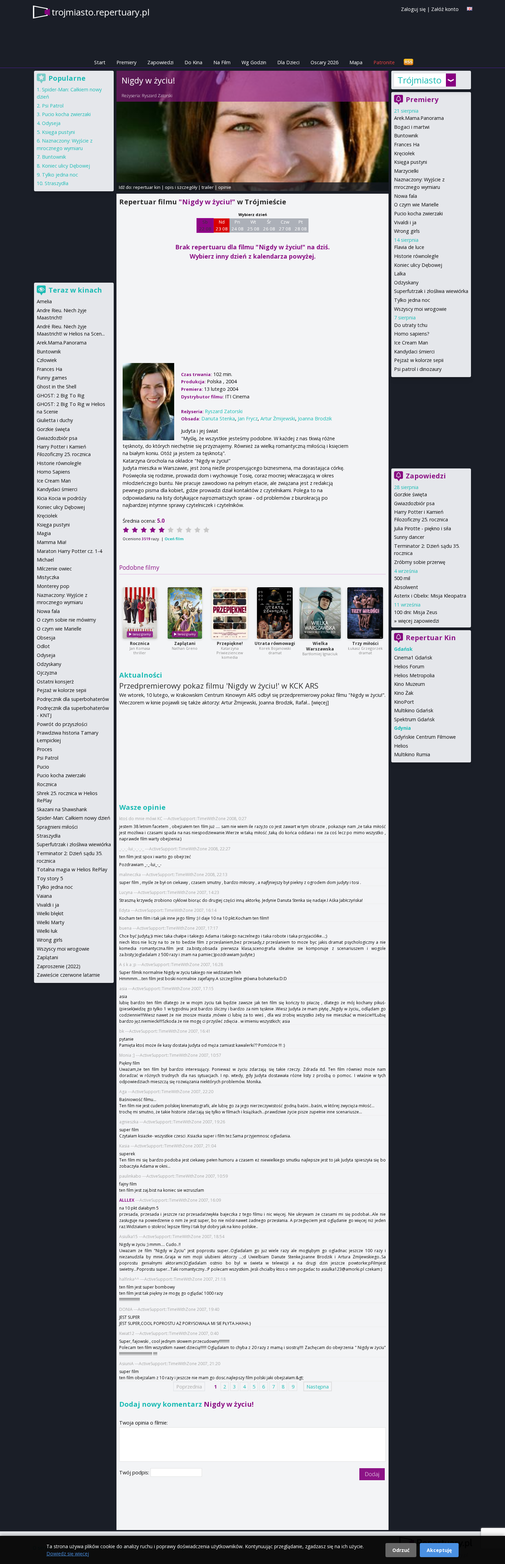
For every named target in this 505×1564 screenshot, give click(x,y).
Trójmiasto (419, 80)
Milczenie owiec (54, 568)
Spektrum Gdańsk (414, 719)
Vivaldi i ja (405, 222)
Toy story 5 (50, 878)
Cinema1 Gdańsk (413, 657)
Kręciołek (404, 153)
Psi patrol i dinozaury (417, 369)
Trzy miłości (365, 643)
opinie (224, 187)
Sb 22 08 (205, 225)
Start (99, 62)
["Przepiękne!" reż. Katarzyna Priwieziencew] (230, 613)
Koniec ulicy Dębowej (418, 265)
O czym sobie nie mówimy (66, 619)
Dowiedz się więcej (67, 1553)
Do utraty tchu (410, 325)
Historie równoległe (416, 256)
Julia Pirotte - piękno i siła (422, 528)
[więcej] (320, 702)
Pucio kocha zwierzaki (418, 213)
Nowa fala (405, 196)
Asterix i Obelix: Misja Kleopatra (430, 595)
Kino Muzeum (409, 684)
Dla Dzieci (288, 62)
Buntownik (406, 135)
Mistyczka (48, 577)
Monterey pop (53, 586)
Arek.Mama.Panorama (419, 118)
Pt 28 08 (301, 225)
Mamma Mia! (51, 542)
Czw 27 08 (285, 225)
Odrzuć (400, 1550)
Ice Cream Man (411, 342)
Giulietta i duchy (55, 420)
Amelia (44, 301)
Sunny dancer (409, 537)
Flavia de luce (409, 247)
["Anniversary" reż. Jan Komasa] (140, 613)
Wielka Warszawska (320, 646)
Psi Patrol (53, 105)
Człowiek (47, 360)
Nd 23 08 (222, 225)
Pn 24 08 (238, 225)
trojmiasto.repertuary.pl (100, 12)
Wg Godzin (254, 62)
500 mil (402, 578)
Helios (401, 746)
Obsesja (46, 637)
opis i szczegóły (181, 187)
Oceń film (174, 538)
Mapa (355, 62)
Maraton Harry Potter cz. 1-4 (69, 551)
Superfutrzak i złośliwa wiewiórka (431, 291)
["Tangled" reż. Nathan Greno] (185, 613)
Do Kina (193, 62)
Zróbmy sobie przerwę (419, 562)
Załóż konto (445, 9)
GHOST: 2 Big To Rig (61, 395)
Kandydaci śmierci (414, 351)
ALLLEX (126, 1200)
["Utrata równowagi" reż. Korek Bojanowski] (275, 613)
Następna (317, 1386)
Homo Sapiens (53, 471)
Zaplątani (184, 643)
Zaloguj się (413, 9)
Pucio (43, 766)
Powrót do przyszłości (62, 724)
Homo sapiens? (411, 333)
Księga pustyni (410, 162)
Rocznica (139, 643)
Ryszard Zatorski (157, 96)
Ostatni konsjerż (55, 681)
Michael (45, 559)
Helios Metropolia (414, 675)
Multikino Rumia (412, 754)
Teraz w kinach (75, 290)
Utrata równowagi (275, 643)
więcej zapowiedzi (418, 620)
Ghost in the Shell (56, 386)
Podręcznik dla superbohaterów (73, 699)
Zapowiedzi (160, 62)
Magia (44, 533)
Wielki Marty (50, 922)
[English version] (469, 9)
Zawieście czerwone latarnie (68, 975)
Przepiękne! (230, 643)
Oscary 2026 (324, 62)
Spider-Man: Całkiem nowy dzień (73, 818)
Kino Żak (403, 693)
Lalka (400, 273)
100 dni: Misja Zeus (415, 612)
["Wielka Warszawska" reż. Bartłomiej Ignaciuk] (320, 613)
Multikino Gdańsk (413, 710)
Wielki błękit (50, 913)
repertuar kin (146, 187)
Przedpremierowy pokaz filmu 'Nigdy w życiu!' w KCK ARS (218, 685)
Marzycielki (406, 171)
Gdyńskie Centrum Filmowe (425, 737)
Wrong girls (407, 231)
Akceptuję (439, 1550)
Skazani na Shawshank (62, 809)
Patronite (384, 62)
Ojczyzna (47, 672)
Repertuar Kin (431, 637)
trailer (208, 187)
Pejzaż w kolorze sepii (419, 360)
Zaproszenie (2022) (58, 966)
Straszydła (56, 183)
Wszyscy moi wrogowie (420, 309)
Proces (44, 749)
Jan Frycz (248, 418)
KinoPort (404, 702)
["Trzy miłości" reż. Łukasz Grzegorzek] (365, 613)
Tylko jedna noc (412, 300)
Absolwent (406, 587)
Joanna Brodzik (315, 418)
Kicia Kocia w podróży (61, 498)
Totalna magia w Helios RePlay (72, 869)
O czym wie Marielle (416, 204)
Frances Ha (406, 144)
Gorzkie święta (410, 494)
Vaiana (44, 896)
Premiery (126, 62)
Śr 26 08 (269, 225)
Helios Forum (409, 666)
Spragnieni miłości (57, 827)
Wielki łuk (47, 931)
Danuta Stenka (218, 418)
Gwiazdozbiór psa (414, 503)
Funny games (52, 377)
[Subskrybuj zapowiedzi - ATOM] (408, 62)
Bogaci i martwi (411, 127)
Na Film (222, 62)
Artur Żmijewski (277, 418)
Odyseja (51, 123)
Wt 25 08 (253, 225)
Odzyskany (406, 282)
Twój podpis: (134, 1472)
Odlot (43, 646)
